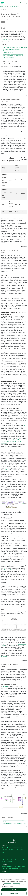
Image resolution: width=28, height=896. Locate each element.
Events (21, 868)
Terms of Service (14, 859)
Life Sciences (10, 851)
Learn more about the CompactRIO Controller (14, 823)
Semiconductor (18, 851)
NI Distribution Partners (7, 858)
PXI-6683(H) (4, 657)
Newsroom (5, 868)
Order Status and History (18, 858)
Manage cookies (14, 893)
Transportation (6, 852)
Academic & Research (6, 847)
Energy (16, 849)
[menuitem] (21, 3)
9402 (12, 645)
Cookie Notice (16, 883)
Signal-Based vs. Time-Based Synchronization (15, 47)
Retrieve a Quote (6, 859)
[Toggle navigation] (7, 2)
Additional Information (8, 57)
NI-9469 (5, 686)
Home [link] (1, 6)
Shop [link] (5, 6)
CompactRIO (4, 39)
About (15, 866)
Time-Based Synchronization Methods (13, 54)
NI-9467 (5, 469)
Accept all (14, 889)
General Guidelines (8, 52)
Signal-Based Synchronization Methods (13, 55)
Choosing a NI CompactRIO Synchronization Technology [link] (11, 8)
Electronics (11, 849)
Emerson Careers (21, 866)
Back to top (24, 95)
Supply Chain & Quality (13, 868)
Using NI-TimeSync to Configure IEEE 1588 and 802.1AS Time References (13, 441)
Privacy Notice (7, 883)
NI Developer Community (9, 569)
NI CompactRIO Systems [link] (13, 6)
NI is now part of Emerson (7, 866)
